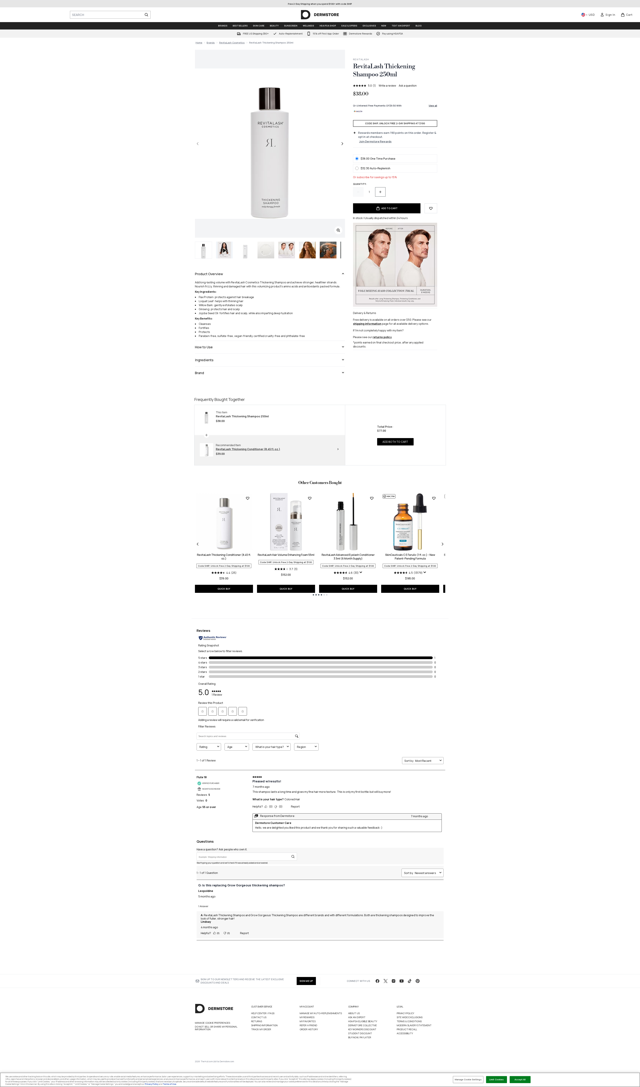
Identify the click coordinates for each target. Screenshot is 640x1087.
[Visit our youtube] (402, 981)
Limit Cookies (496, 1079)
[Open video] (224, 250)
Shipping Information (264, 1025)
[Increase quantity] (380, 192)
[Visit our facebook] (377, 981)
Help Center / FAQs (263, 1013)
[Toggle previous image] (197, 143)
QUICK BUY (224, 588)
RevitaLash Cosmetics (232, 42)
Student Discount (360, 1033)
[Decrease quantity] (358, 192)
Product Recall (407, 1029)
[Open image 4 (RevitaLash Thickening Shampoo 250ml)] (286, 250)
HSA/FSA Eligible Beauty (362, 1021)
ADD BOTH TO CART (395, 442)
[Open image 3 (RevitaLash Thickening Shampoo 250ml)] (266, 250)
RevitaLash (361, 59)
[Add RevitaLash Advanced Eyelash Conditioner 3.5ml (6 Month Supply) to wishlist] (372, 498)
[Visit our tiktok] (410, 981)
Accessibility (405, 1033)
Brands (211, 42)
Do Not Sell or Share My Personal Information (216, 1028)
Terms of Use (169, 1084)
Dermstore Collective (362, 1025)
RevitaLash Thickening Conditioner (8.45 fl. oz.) (224, 556)
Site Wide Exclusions (410, 1017)
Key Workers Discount (362, 1029)
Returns (256, 1021)
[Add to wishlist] (430, 208)
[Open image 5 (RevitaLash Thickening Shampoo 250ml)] (307, 250)
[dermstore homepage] (320, 14)
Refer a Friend (308, 1025)
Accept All (520, 1079)
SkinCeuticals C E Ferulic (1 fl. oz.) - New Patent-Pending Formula (410, 556)
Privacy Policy (405, 1013)
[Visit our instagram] (394, 981)
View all (433, 105)
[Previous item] (197, 544)
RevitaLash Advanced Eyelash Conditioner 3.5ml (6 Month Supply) (348, 556)
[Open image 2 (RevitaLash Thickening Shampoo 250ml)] (245, 250)
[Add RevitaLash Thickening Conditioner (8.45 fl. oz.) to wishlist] (248, 498)
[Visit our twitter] (385, 981)
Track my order (261, 1029)
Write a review (387, 85)
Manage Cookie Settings (468, 1079)
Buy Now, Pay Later (359, 1037)
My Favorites (308, 1021)
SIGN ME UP (306, 981)
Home (199, 42)
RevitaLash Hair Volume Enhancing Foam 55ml (286, 555)
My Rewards (307, 1017)
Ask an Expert (357, 1017)
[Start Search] (146, 14)
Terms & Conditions (409, 1021)
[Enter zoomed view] (338, 230)
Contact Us (259, 1017)
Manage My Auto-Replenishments (321, 1013)
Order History (309, 1029)
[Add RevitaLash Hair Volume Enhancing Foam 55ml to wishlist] (310, 498)
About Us (354, 1013)
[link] (607, 14)
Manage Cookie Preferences (212, 1023)
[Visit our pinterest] (418, 981)
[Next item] (442, 544)
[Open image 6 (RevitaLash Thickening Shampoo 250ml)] (328, 250)
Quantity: (360, 184)
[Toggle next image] (342, 143)
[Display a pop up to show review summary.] (361, 572)
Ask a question (408, 85)
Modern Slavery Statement (414, 1025)
